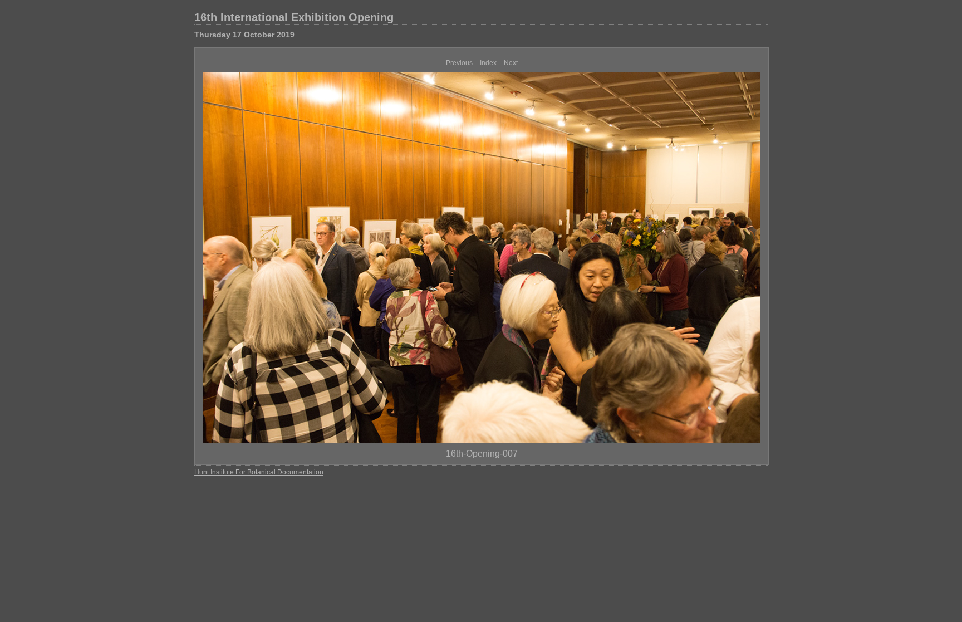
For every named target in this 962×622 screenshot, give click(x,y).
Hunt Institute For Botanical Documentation (258, 472)
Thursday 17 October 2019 (244, 34)
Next (511, 63)
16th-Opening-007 (482, 453)
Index (488, 63)
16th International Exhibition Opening (294, 17)
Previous (459, 63)
